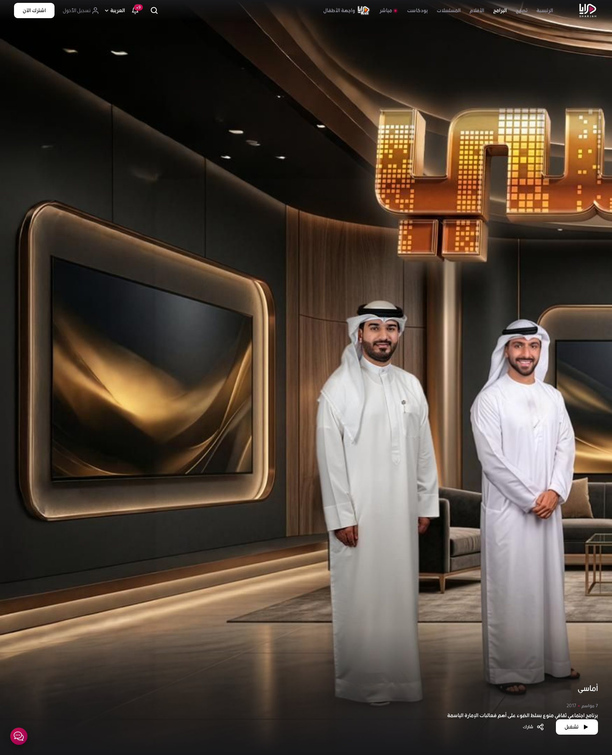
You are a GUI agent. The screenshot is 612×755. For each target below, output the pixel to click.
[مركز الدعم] (18, 736)
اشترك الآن (34, 10)
